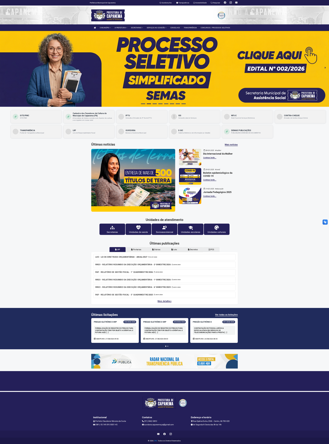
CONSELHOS (175, 28)
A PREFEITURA (120, 28)
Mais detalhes (164, 301)
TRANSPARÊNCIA (190, 28)
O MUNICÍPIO (105, 28)
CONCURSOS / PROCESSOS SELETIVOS (215, 28)
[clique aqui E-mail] (158, 434)
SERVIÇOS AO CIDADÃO (156, 28)
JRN (155, 441)
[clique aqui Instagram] (170, 434)
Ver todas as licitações (226, 314)
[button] (165, 346)
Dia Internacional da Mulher (218, 153)
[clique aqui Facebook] (164, 434)
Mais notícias (231, 144)
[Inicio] (95, 27)
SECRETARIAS (136, 28)
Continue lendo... (209, 158)
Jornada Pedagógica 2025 (217, 192)
